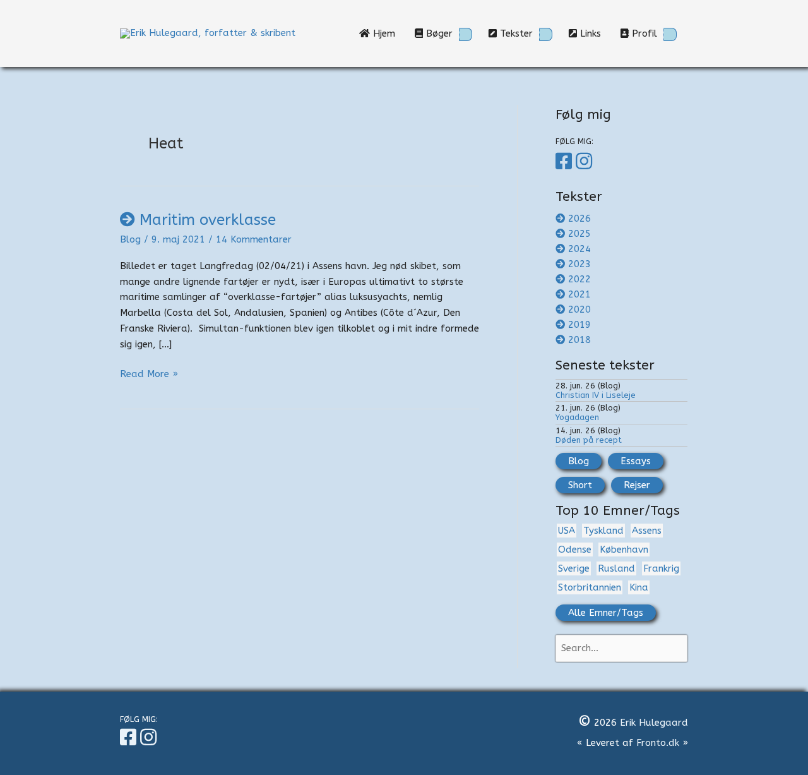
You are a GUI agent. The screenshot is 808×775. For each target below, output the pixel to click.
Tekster (515, 33)
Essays (636, 461)
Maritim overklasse (208, 220)
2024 (579, 249)
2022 (579, 279)
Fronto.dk (657, 742)
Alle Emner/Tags (605, 612)
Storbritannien (589, 587)
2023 (579, 264)
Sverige (574, 568)
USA (566, 530)
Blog (130, 239)
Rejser (637, 485)
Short (580, 485)
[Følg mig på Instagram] (586, 161)
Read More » (149, 375)
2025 (579, 233)
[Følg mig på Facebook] (566, 161)
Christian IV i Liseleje (596, 395)
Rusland (616, 568)
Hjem (387, 33)
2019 (579, 324)
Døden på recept (589, 440)
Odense (574, 549)
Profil (643, 33)
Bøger (438, 33)
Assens (647, 530)
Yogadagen (577, 417)
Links (593, 33)
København (624, 549)
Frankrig (661, 568)
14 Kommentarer (254, 239)
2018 (579, 339)
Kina (638, 587)
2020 (579, 309)
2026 (579, 218)
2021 (579, 294)
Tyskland (603, 530)
